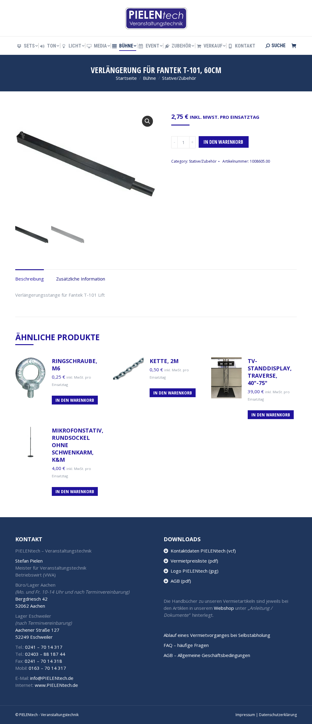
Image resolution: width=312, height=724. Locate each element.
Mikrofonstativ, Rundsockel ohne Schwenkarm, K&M (77, 445)
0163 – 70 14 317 (47, 668)
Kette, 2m (164, 361)
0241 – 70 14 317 (43, 647)
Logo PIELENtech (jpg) (193, 571)
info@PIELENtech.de (51, 678)
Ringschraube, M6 (74, 364)
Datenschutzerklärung (278, 714)
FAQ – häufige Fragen (186, 645)
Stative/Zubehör (203, 161)
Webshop (224, 608)
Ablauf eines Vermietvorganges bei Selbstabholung (217, 635)
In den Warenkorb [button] (74, 400)
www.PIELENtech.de (56, 685)
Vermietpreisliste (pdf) (193, 561)
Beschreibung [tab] (29, 279)
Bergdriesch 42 (31, 599)
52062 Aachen (30, 606)
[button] (147, 121)
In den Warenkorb (223, 142)
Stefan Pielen (29, 561)
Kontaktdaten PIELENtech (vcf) (202, 551)
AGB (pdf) (179, 581)
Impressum (245, 714)
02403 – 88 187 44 (45, 654)
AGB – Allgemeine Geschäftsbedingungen (207, 655)
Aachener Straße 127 (37, 630)
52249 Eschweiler (34, 637)
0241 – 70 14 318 (43, 661)
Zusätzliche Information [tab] (80, 279)
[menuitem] (27, 46)
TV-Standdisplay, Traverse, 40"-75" (270, 372)
